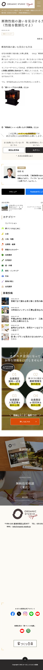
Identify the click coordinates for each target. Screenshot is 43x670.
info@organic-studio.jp (22, 527)
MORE (25, 463)
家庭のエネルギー (8, 34)
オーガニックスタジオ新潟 (10, 10)
